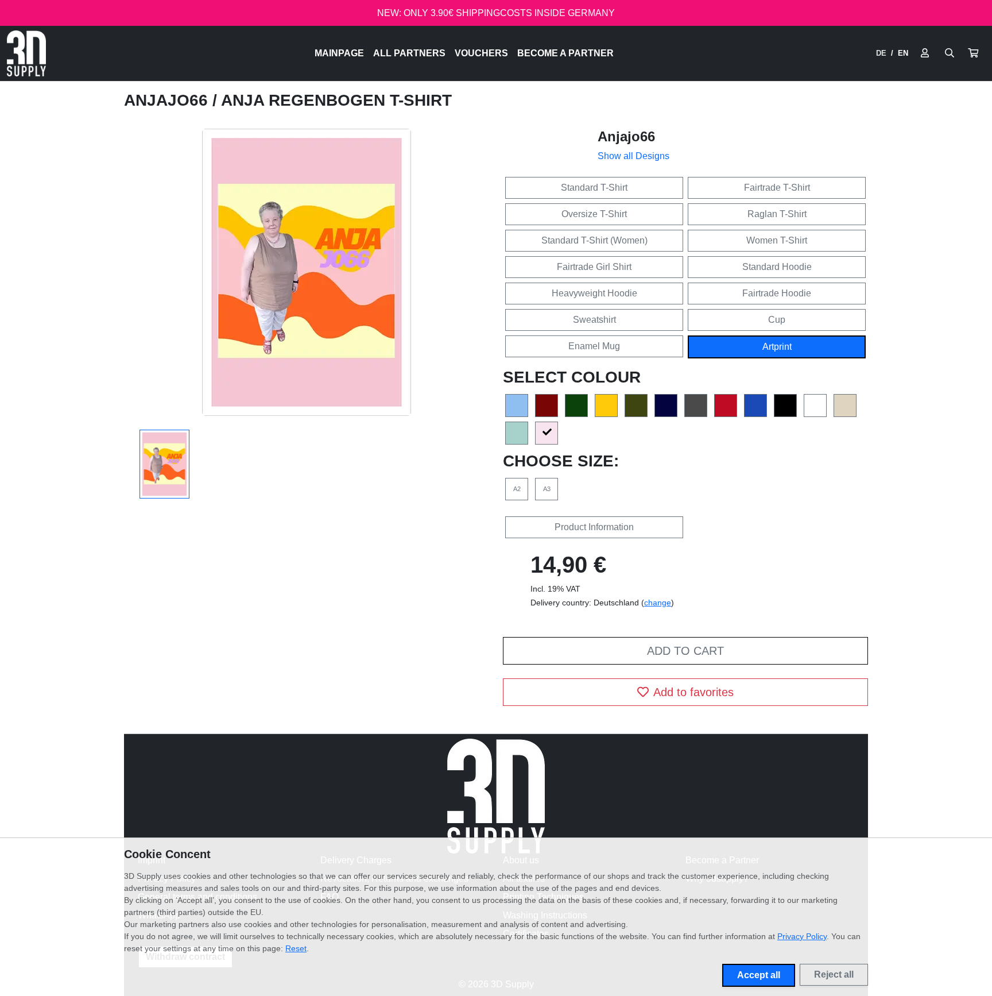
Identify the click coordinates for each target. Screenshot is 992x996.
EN (903, 53)
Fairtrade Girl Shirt (594, 267)
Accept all (758, 975)
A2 (517, 488)
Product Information (594, 527)
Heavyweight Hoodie (594, 293)
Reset (296, 948)
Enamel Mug (594, 346)
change (657, 602)
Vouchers (481, 53)
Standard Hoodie (777, 267)
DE (881, 53)
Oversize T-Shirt (594, 214)
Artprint (777, 347)
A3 (547, 488)
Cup (776, 320)
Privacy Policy (802, 936)
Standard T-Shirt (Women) (594, 240)
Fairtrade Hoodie (776, 293)
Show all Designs (633, 156)
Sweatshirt (594, 320)
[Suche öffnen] (949, 53)
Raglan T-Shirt (777, 214)
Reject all (834, 974)
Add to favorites (693, 692)
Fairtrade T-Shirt (777, 187)
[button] (973, 53)
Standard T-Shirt (594, 187)
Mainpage (339, 53)
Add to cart (685, 650)
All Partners (409, 53)
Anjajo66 (168, 100)
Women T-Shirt (776, 240)
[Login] (925, 53)
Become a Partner (565, 53)
